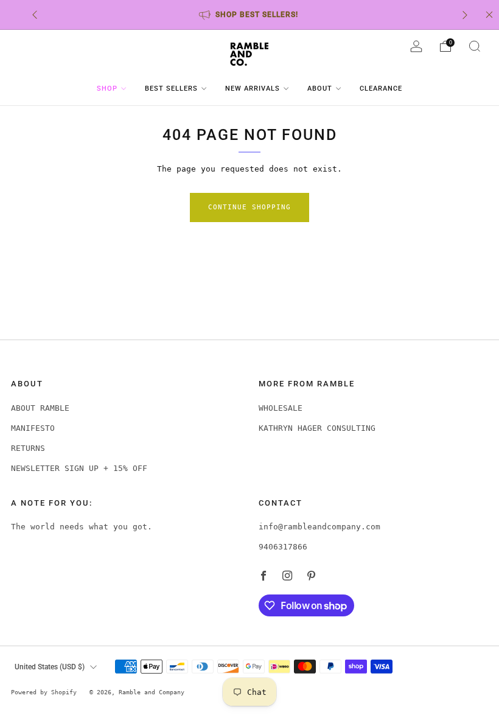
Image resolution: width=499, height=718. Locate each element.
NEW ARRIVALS (252, 88)
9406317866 (283, 546)
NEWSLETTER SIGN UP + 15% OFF (79, 468)
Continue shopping (249, 207)
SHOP (107, 88)
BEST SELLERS (171, 88)
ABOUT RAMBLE (40, 408)
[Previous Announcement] (35, 15)
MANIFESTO (33, 428)
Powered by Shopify (44, 691)
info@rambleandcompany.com (319, 526)
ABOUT (319, 88)
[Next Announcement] (465, 15)
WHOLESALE (280, 408)
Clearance (381, 88)
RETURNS (28, 448)
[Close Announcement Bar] (489, 14)
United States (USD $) (50, 667)
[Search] (475, 46)
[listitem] (249, 14)
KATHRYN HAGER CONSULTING (317, 428)
